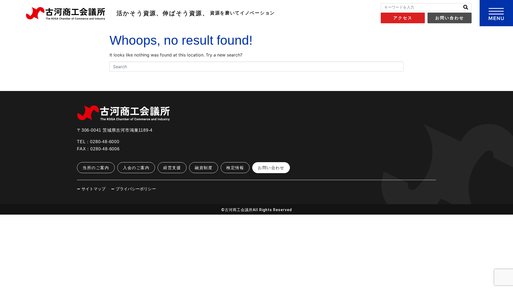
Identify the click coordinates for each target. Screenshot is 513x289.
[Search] (465, 7)
